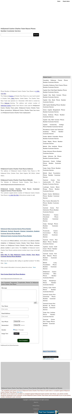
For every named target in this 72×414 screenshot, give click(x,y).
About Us (36, 402)
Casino (11, 96)
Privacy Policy (36, 405)
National (7, 103)
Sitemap (36, 412)
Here (5, 263)
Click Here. (20, 392)
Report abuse (66, 1)
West (13, 98)
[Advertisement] (26, 13)
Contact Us (36, 409)
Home (58, 1)
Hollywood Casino (6, 105)
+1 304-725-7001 (14, 195)
